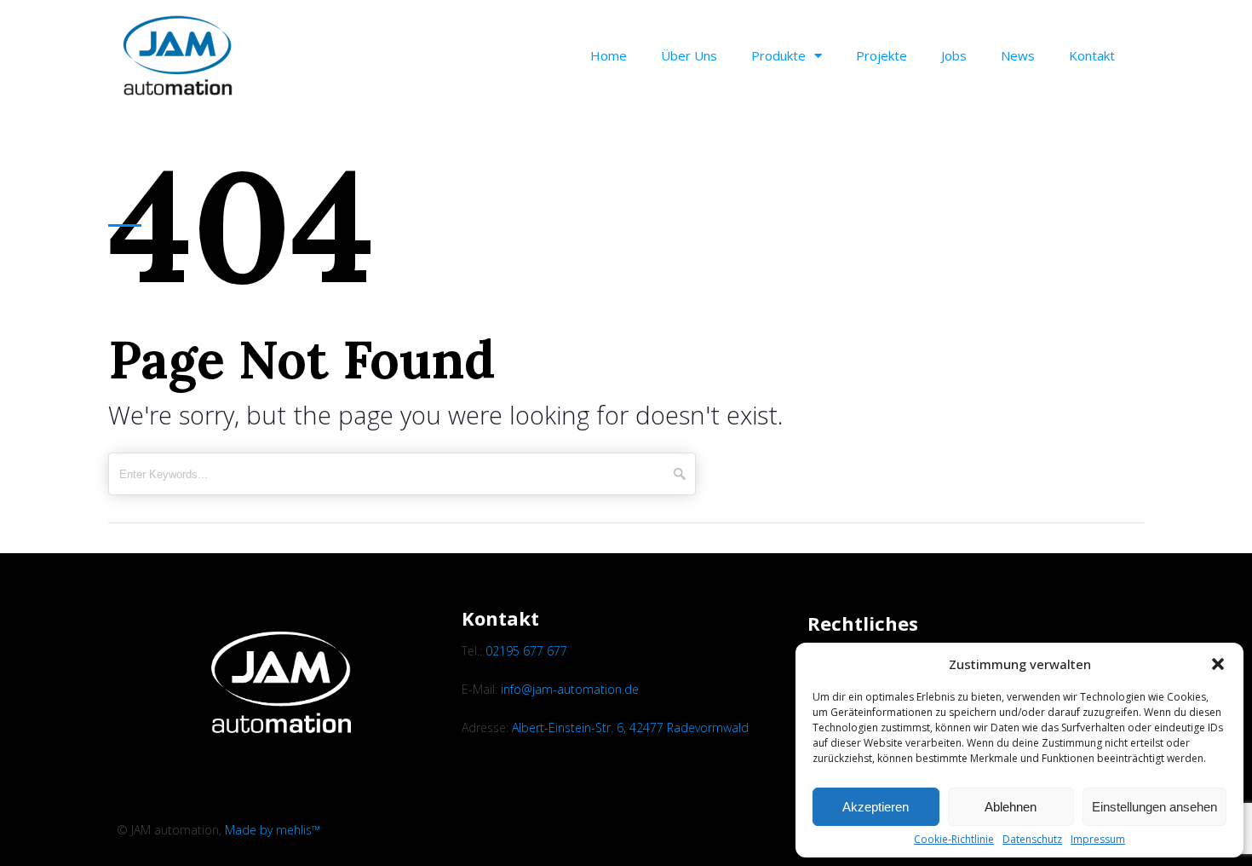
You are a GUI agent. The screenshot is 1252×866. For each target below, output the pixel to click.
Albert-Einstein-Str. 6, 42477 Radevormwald (630, 727)
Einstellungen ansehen (1154, 807)
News (1018, 55)
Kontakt (1092, 55)
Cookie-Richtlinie (954, 839)
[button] (1217, 664)
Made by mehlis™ (272, 830)
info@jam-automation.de (570, 689)
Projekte (881, 55)
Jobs (954, 55)
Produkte (778, 55)
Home (608, 55)
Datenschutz (1032, 839)
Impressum (1098, 839)
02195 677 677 (526, 651)
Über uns (689, 55)
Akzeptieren (875, 807)
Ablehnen (1011, 807)
